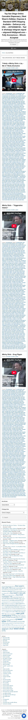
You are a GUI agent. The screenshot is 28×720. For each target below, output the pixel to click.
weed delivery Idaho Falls (16, 476)
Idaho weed (12, 140)
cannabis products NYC (17, 600)
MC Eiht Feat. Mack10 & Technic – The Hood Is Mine (14, 525)
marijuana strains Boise (7, 170)
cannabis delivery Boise (18, 105)
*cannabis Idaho (19, 93)
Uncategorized (9, 93)
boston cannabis (6, 656)
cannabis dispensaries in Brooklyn (11, 598)
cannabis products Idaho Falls (8, 122)
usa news (5, 700)
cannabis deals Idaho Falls (7, 105)
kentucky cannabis (7, 672)
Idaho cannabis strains (10, 137)
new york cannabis (7, 679)
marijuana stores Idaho (7, 168)
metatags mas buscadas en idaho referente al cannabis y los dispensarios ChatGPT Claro (14, 172)
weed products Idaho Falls (10, 188)
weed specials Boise (15, 195)
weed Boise (7, 177)
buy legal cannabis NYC (15, 589)
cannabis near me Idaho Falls (11, 115)
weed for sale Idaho (12, 181)
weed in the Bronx (7, 625)
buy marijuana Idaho (6, 100)
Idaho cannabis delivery (15, 135)
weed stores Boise (19, 197)
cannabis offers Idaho (9, 116)
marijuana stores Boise (19, 167)
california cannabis (7, 659)
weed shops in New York (18, 625)
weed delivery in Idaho (15, 180)
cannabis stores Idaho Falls (17, 132)
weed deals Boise (14, 177)
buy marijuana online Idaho (14, 101)
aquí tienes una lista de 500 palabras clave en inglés (13, 94)
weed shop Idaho (5, 190)
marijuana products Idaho (14, 158)
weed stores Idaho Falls (12, 198)
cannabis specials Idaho (17, 129)
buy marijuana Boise (20, 98)
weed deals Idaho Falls (12, 474)
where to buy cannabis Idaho (18, 199)
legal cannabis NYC (11, 603)
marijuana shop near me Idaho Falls (9, 163)
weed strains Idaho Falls (7, 199)
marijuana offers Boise (9, 154)
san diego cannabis (7, 693)
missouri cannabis (6, 676)
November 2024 (6, 642)
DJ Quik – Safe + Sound (8, 533)
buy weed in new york (13, 594)
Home (3, 52)
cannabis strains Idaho (16, 133)
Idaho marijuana (19, 137)
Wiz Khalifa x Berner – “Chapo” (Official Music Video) (14, 577)
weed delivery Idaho (17, 179)
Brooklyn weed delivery (18, 588)
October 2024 (5, 643)
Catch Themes (17, 717)
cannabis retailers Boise (20, 122)
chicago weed (6, 661)
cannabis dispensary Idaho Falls (11, 110)
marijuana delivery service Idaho (16, 146)
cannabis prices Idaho (9, 119)
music (4, 678)
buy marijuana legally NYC (20, 591)
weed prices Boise (11, 185)
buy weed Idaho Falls (16, 102)
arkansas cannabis (7, 655)
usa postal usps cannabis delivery (10, 702)
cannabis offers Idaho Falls (19, 116)
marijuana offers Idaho (18, 154)
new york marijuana (13, 614)
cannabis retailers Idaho (7, 123)
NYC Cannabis (13, 617)
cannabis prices (14, 118)
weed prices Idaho (18, 185)
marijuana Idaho (18, 150)
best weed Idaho (12, 96)
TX (3, 697)
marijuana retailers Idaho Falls (14, 160)
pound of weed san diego (8, 690)
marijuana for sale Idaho (9, 150)
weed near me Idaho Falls (10, 480)
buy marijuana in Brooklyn (12, 590)
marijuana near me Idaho (10, 153)
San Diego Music (6, 696)
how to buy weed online (8, 670)
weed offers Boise (8, 184)
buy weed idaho (8, 102)
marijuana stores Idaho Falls (18, 168)
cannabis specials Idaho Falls (8, 131)
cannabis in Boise (10, 112)
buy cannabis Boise (20, 96)
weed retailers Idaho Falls (7, 189)
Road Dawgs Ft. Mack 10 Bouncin (10, 528)
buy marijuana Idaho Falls (16, 100)
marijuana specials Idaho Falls (8, 167)
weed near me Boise (11, 183)
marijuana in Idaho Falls (11, 151)
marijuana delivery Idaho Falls (14, 145)
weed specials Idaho (15, 493)
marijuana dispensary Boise (8, 147)
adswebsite (5, 650)
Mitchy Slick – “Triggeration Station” (10, 540)
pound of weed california (8, 685)
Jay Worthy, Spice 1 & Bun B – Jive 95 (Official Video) (14, 546)
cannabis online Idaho (6, 118)
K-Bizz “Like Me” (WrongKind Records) (11, 543)
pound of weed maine (7, 687)
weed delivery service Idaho (15, 477)
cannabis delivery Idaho (7, 106)
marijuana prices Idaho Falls (13, 157)
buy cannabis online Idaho (10, 98)
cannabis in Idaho (18, 112)
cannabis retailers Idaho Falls (18, 123)
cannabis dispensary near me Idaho (12, 111)
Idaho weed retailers (19, 140)
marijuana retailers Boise (16, 159)
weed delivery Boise (9, 179)
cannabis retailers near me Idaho (9, 124)
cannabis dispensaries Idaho (11, 109)
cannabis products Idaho (18, 120)
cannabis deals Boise (11, 103)
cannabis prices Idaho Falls (19, 119)
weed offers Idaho (16, 184)
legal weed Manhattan (13, 605)
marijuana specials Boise (10, 166)
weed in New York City (19, 623)
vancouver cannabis (7, 704)
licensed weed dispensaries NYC (19, 608)
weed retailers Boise (20, 188)
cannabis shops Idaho (9, 128)
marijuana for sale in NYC (12, 611)
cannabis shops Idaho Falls (19, 128)
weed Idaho (18, 181)
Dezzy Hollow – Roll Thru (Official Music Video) (13, 555)
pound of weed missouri (8, 688)
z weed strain (13, 629)
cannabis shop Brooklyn (17, 602)
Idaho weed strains (11, 141)
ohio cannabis (6, 682)
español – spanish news (8, 666)
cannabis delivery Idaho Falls (18, 106)
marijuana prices (17, 155)
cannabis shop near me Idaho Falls (12, 127)
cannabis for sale (16, 111)
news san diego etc (7, 681)
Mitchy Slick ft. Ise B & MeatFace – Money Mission (13, 534)
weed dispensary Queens (9, 623)
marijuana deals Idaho (16, 142)
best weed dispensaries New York (8, 586)
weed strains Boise (22, 198)
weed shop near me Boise (14, 190)
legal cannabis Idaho (20, 141)
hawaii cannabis (6, 669)
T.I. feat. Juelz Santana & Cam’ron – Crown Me (13, 571)
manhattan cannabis (7, 673)
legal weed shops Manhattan (13, 607)
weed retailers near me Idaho (19, 189)
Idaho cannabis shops (14, 136)
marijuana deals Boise (6, 142)
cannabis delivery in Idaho (7, 107)
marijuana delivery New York (7, 610)
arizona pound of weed (7, 653)
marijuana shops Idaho (9, 164)
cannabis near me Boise (13, 114)
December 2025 (6, 637)
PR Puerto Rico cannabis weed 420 (10, 691)
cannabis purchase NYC (7, 602)
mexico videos (6, 675)
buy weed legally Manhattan (10, 595)
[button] (24, 716)
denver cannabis (6, 664)
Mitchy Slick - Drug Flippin (10, 469)
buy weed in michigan (7, 658)
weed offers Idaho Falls (12, 481)
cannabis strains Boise (7, 133)
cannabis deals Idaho (21, 103)
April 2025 (5, 640)
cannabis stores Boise (19, 131)
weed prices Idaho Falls (15, 482)
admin (17, 68)
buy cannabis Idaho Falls (14, 97)
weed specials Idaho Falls (10, 197)
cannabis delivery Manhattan (18, 597)
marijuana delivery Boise (14, 144)
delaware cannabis (7, 663)
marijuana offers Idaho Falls (7, 155)
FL (3, 667)
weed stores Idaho (18, 494)
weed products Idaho (13, 484)
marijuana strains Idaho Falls (8, 171)
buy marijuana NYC (6, 593)
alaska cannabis (6, 652)
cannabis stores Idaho (6, 132)
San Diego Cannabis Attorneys (9, 694)
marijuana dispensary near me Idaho (12, 149)
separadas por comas (12, 473)
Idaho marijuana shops (15, 138)
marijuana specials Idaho (20, 166)
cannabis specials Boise (7, 129)
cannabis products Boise (7, 120)
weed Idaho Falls (15, 478)
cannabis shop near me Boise (8, 125)
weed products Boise (14, 186)
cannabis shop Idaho (20, 124)
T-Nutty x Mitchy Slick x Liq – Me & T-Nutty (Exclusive (12, 64)
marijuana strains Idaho (17, 170)
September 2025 (6, 639)
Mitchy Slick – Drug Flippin (12, 354)
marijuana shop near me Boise (18, 162)
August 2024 (5, 645)
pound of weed (6, 684)
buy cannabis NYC (6, 589)
